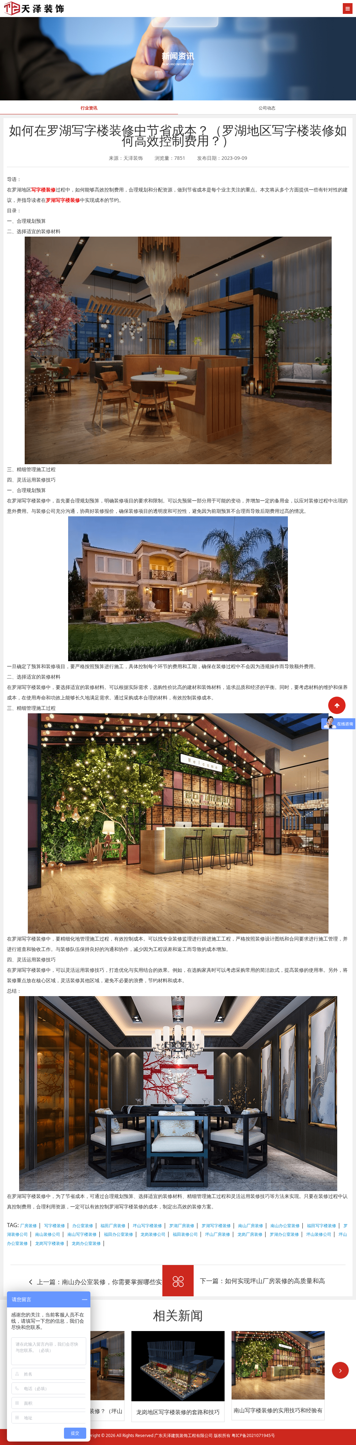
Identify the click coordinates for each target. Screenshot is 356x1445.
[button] (340, 1370)
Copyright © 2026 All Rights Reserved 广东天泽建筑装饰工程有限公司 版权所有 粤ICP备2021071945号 (178, 1435)
